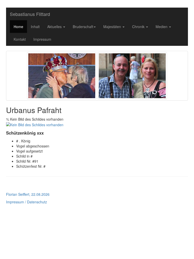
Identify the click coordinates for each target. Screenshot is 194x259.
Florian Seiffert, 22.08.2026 (28, 194)
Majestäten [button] (112, 26)
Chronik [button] (139, 26)
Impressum (42, 39)
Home (18, 26)
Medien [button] (162, 26)
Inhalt (35, 26)
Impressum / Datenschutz (26, 201)
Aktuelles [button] (55, 26)
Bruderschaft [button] (83, 26)
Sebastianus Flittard (30, 14)
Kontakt (20, 39)
